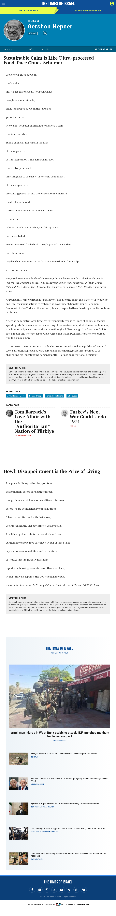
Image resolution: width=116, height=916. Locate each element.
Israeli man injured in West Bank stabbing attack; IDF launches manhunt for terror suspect (59, 734)
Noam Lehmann (52, 832)
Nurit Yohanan (37, 832)
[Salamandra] (83, 904)
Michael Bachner (37, 784)
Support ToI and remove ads (88, 10)
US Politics (72, 396)
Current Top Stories (59, 653)
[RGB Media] (60, 904)
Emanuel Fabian (59, 740)
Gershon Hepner (50, 26)
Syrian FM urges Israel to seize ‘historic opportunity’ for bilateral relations (65, 804)
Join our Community (28, 10)
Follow (32, 33)
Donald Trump (35, 396)
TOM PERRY (35, 807)
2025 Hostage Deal (15, 396)
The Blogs (33, 20)
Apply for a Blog (103, 49)
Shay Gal (73, 426)
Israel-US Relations (55, 396)
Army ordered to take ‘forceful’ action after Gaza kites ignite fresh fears (64, 754)
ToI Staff (34, 757)
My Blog (32, 49)
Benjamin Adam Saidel (23, 435)
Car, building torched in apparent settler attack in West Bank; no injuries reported (68, 828)
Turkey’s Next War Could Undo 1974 (88, 416)
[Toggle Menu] (3, 3)
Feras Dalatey (48, 807)
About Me (45, 49)
